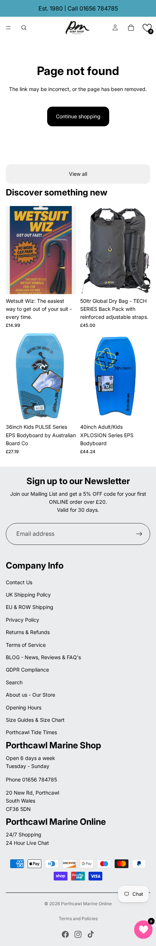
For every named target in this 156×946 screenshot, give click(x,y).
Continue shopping (78, 116)
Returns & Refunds (28, 632)
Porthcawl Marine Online (86, 903)
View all (78, 174)
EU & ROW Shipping (29, 607)
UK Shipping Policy (28, 594)
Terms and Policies (78, 918)
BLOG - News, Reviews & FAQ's (43, 657)
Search (14, 682)
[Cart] (131, 28)
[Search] (24, 28)
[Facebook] (65, 934)
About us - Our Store (30, 695)
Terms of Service (26, 645)
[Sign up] (139, 534)
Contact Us (19, 582)
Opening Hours (23, 707)
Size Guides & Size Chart (35, 720)
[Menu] (8, 27)
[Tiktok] (90, 934)
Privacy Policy (22, 620)
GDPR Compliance (27, 669)
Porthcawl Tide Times (31, 732)
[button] (147, 27)
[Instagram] (78, 934)
